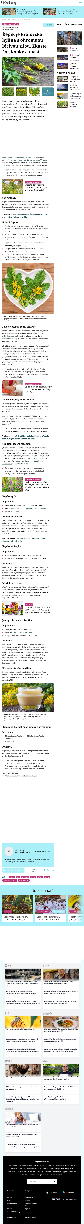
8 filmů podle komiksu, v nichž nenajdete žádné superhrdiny (21, 1088)
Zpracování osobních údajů (31, 1204)
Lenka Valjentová (8, 29)
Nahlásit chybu (11, 1217)
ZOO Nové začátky (30, 1169)
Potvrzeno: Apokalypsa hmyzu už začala (19, 1029)
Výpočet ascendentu (69, 1172)
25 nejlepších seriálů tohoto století (17, 1077)
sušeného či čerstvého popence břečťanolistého (27, 508)
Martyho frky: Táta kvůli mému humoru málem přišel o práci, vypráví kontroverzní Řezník (61, 1078)
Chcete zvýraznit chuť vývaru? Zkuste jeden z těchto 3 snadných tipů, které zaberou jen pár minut (61, 1050)
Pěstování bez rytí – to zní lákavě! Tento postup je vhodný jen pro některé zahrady (16, 918)
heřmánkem (7, 464)
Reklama (9, 1197)
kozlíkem (25, 461)
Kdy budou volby (16, 1169)
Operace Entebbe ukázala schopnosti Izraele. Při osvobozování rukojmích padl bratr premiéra (22, 1040)
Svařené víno (12, 1172)
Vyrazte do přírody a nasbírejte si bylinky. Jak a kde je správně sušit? (37, 187)
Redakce (27, 1212)
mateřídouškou (35, 461)
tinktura (10, 336)
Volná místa (10, 1194)
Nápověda (28, 1209)
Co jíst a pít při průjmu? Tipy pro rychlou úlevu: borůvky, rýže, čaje (38, 389)
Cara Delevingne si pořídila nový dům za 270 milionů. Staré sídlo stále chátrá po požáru (68, 12)
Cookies (9, 1209)
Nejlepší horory (39, 1166)
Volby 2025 (69, 1169)
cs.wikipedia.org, (13, 776)
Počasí (73, 1166)
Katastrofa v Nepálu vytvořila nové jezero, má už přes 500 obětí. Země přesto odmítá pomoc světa (22, 982)
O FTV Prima (11, 1191)
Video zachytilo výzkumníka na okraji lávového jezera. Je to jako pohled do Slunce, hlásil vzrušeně (22, 1050)
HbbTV (9, 1200)
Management (28, 1191)
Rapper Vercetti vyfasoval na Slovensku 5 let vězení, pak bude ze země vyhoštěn (61, 1088)
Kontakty (27, 1200)
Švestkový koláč (56, 1175)
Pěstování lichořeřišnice (52, 1172)
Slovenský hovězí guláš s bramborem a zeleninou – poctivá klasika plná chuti (60, 1040)
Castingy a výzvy (29, 1197)
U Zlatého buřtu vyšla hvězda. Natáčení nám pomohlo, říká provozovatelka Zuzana (58, 982)
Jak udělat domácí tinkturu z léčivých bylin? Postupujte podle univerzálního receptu (38, 610)
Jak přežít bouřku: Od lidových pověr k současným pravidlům (75, 89)
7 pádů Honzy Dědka (57, 1169)
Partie (67, 1166)
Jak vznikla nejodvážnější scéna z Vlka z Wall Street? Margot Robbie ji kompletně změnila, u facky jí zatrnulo (23, 1099)
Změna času (59, 1166)
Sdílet (48, 25)
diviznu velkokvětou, (29, 160)
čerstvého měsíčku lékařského (22, 632)
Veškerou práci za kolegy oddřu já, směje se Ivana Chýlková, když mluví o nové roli (60, 1002)
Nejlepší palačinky (43, 1175)
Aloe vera (39, 1172)
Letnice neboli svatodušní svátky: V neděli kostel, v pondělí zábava (48, 918)
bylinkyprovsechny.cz (28, 776)
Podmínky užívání (12, 1203)
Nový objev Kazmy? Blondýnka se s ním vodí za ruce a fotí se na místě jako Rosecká (60, 1098)
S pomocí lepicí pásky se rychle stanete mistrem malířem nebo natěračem (76, 98)
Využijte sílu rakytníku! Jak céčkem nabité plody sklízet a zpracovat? (21, 1136)
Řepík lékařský (16, 157)
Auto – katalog (43, 1169)
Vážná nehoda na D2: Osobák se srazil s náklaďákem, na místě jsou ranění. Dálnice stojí (21, 992)
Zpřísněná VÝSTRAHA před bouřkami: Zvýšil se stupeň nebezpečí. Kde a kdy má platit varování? (22, 1002)
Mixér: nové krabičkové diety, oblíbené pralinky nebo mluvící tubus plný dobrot (61, 1030)
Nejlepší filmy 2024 (25, 1166)
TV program (50, 1166)
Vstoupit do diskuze (14, 870)
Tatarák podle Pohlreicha (26, 1172)
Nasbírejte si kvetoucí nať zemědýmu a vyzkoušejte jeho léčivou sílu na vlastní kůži (37, 486)
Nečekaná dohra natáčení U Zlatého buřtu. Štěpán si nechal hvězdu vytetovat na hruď (61, 992)
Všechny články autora (42, 851)
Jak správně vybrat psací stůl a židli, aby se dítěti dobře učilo (22, 1126)
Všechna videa (76, 24)
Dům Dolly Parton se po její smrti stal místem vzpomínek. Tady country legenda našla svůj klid (28, 12)
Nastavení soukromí (30, 1217)
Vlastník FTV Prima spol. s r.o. (14, 1213)
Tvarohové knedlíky (28, 1175)
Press (26, 1194)
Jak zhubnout (13, 1166)
